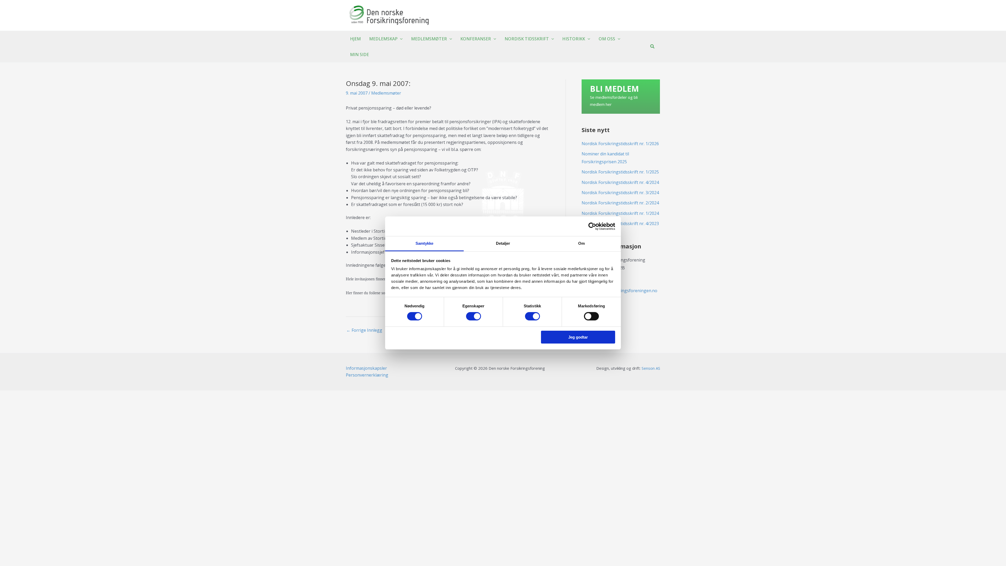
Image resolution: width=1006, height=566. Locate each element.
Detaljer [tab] (503, 243)
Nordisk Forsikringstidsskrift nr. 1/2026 (620, 143)
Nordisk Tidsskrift (527, 39)
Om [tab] (581, 243)
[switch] (473, 316)
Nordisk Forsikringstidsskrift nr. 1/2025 (620, 172)
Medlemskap (383, 39)
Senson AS (651, 368)
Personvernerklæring (367, 375)
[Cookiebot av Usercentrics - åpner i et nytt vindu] (592, 226)
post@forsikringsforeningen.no (626, 290)
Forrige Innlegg (364, 330)
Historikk (573, 39)
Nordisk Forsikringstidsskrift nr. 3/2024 (620, 192)
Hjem (355, 39)
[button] (400, 39)
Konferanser (475, 39)
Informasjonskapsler (366, 368)
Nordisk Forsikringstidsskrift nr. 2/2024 (620, 203)
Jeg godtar (578, 337)
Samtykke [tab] (424, 243)
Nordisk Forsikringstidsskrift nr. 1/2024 (620, 213)
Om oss (607, 39)
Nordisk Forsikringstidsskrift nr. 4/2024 (620, 182)
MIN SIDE (359, 54)
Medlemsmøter (429, 39)
